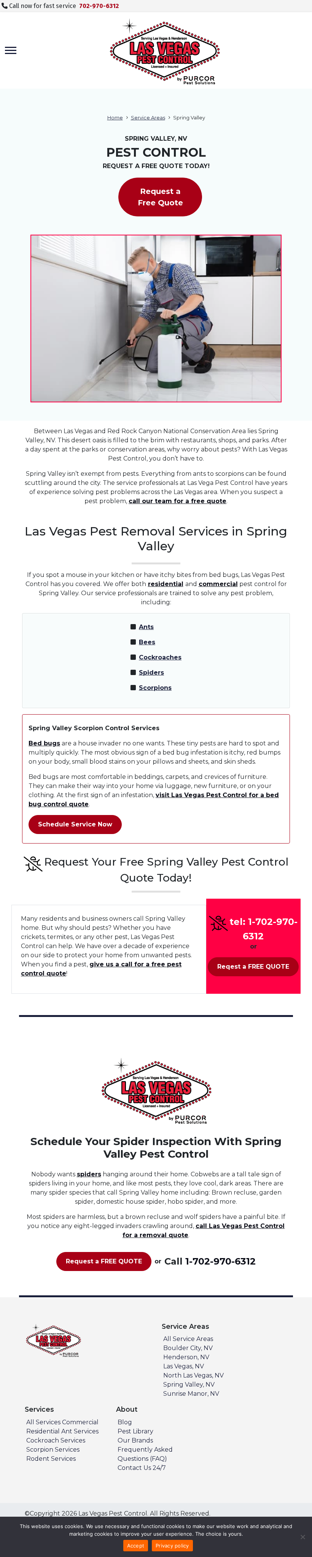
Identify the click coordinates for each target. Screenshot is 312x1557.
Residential (43, 1431)
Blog (125, 1422)
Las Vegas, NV (183, 1366)
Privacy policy (172, 1546)
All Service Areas (188, 1339)
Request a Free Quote (160, 197)
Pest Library (135, 1431)
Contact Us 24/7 (142, 1467)
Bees (147, 642)
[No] (302, 1537)
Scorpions (155, 687)
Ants (146, 627)
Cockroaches (160, 657)
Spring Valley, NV (189, 1384)
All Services (43, 1422)
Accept (136, 1546)
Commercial (80, 1422)
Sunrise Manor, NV (191, 1393)
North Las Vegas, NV (193, 1375)
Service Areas (148, 118)
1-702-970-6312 (220, 1261)
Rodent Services (51, 1458)
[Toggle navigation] (10, 50)
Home (115, 118)
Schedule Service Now (75, 824)
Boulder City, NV (188, 1348)
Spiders (151, 672)
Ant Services (80, 1431)
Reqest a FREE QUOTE (253, 966)
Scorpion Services (53, 1449)
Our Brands (135, 1440)
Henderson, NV (186, 1357)
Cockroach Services (55, 1440)
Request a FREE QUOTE (104, 1261)
